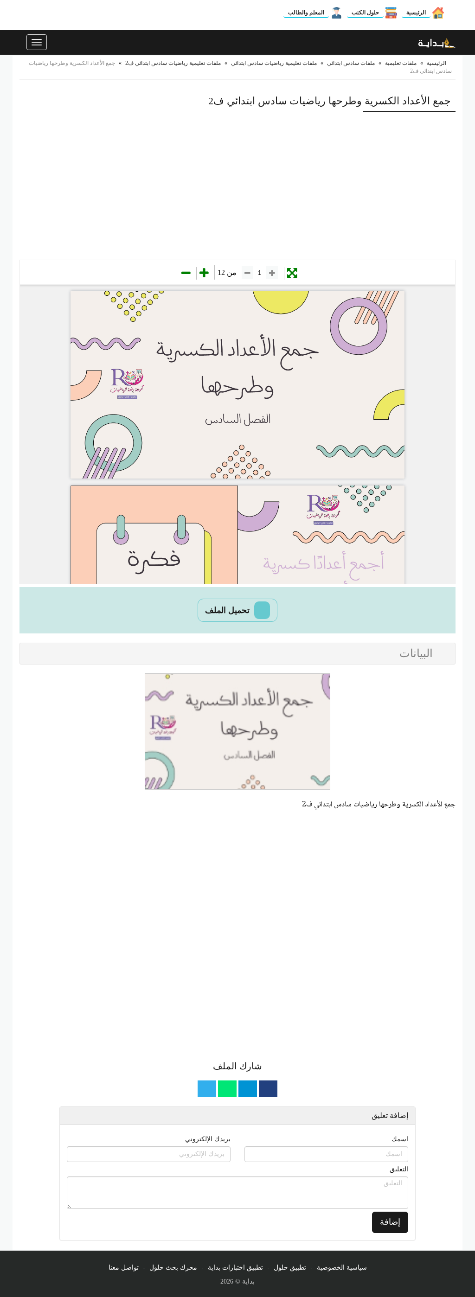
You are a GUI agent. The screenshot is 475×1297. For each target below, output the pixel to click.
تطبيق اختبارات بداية (235, 1267)
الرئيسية (416, 12)
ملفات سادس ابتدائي (351, 63)
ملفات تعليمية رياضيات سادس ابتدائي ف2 (173, 63)
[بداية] (436, 42)
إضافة (390, 1222)
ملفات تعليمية (401, 63)
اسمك (400, 1139)
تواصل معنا (124, 1267)
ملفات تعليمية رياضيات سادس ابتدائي (274, 63)
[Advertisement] (237, 185)
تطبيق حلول (290, 1267)
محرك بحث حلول (173, 1267)
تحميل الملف (228, 610)
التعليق (399, 1169)
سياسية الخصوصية (342, 1267)
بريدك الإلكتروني (208, 1139)
